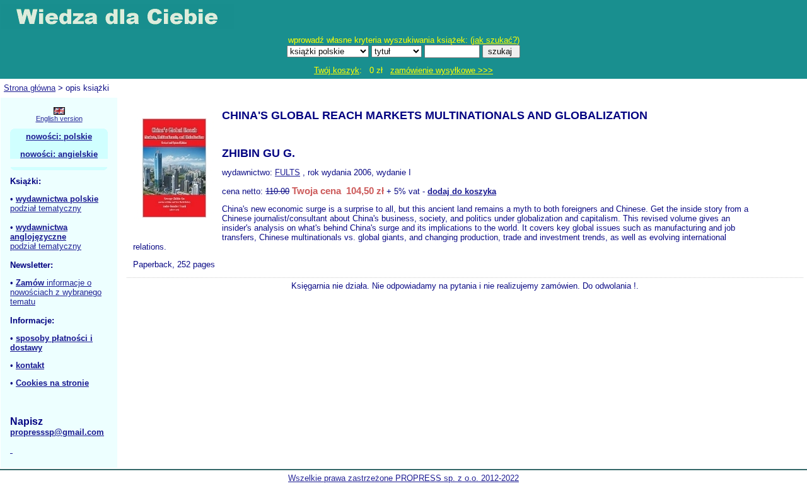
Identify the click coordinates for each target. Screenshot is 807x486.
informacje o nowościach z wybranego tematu (56, 292)
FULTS (287, 172)
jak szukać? (495, 40)
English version (59, 118)
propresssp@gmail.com (57, 432)
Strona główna (29, 88)
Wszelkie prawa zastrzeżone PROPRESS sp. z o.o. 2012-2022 (403, 478)
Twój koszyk (336, 70)
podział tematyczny (45, 208)
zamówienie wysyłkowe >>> (441, 70)
